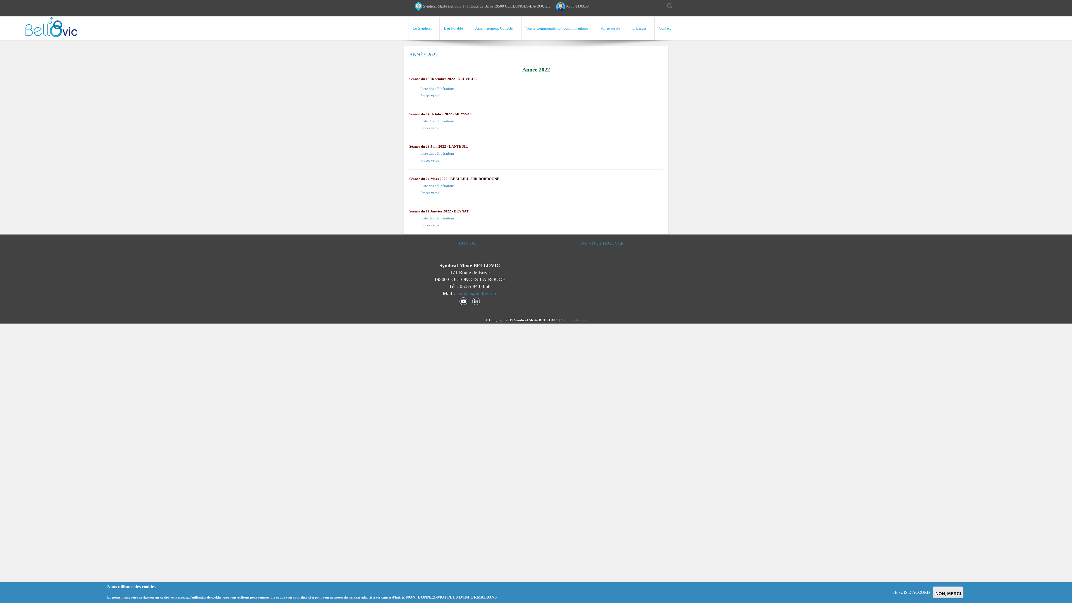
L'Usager (639, 28)
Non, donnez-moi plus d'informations (451, 597)
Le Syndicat (422, 28)
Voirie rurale (610, 28)
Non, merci (948, 593)
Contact (665, 28)
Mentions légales (574, 320)
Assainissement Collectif (494, 28)
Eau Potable (453, 28)
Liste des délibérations (437, 89)
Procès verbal (430, 96)
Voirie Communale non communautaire (557, 28)
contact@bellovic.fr (476, 293)
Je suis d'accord (911, 592)
